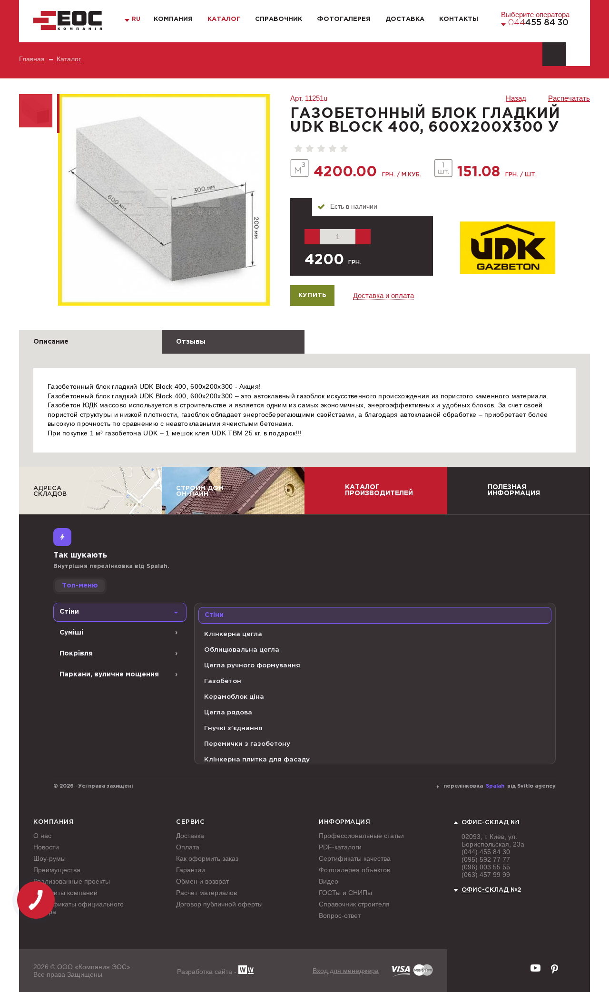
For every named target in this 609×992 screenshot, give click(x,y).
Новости (46, 847)
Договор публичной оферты (219, 904)
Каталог (223, 19)
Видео (328, 881)
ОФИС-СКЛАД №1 (491, 822)
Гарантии (190, 870)
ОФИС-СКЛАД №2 (491, 890)
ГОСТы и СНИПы (345, 892)
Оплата (187, 847)
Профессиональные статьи (361, 835)
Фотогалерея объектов (354, 870)
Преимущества (56, 870)
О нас (42, 835)
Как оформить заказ (207, 858)
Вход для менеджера (346, 970)
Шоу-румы (49, 858)
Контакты (458, 19)
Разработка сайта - (207, 971)
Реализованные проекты (71, 881)
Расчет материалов (206, 892)
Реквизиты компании (65, 892)
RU (136, 19)
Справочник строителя (354, 904)
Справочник (278, 19)
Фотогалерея (344, 19)
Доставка (404, 19)
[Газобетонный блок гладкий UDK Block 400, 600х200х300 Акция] (164, 200)
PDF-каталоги (340, 847)
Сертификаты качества (355, 858)
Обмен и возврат (202, 881)
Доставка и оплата (383, 295)
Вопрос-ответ (340, 915)
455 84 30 (538, 23)
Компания (173, 19)
